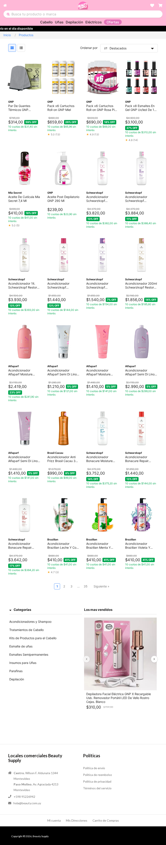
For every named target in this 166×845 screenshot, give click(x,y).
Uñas (59, 22)
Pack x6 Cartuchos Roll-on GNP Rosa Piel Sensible (101, 108)
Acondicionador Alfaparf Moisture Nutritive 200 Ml (98, 372)
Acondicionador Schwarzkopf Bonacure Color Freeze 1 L (102, 199)
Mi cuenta (54, 820)
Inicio (7, 35)
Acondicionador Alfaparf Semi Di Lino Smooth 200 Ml (23, 459)
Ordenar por (88, 48)
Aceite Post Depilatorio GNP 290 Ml (63, 199)
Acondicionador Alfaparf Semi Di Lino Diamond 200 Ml (62, 372)
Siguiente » (101, 586)
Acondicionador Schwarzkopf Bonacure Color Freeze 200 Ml (63, 285)
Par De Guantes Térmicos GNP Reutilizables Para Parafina (20, 108)
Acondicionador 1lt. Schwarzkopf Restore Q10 (23, 285)
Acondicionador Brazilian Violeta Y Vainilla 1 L (137, 546)
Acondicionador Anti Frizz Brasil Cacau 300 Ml (63, 459)
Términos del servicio (97, 788)
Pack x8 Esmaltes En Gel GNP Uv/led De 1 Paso (140, 108)
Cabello (46, 22)
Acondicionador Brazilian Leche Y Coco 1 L (63, 546)
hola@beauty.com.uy (27, 803)
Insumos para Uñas (22, 663)
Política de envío (94, 768)
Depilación (74, 22)
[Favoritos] (152, 5)
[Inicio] (40, 5)
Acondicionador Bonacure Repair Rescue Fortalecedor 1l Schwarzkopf (24, 546)
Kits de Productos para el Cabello (32, 638)
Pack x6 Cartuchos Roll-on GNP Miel (60, 108)
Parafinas (15, 671)
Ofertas (113, 22)
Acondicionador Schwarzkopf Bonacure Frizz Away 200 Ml (101, 285)
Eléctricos (93, 22)
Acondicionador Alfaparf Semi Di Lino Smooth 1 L (140, 372)
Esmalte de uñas (20, 646)
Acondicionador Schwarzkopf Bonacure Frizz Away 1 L (141, 199)
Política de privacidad (97, 781)
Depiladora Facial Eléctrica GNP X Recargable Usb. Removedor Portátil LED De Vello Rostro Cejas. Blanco (118, 698)
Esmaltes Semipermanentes (28, 654)
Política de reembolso (97, 775)
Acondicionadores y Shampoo (30, 621)
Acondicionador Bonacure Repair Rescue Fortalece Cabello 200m (137, 459)
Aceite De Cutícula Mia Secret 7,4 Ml (24, 199)
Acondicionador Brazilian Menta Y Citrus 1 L (98, 546)
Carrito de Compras (106, 820)
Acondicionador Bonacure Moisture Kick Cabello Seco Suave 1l (99, 459)
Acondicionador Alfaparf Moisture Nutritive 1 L (20, 372)
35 (86, 586)
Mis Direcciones (76, 820)
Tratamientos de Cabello (26, 630)
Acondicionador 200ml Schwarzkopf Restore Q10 (141, 285)
